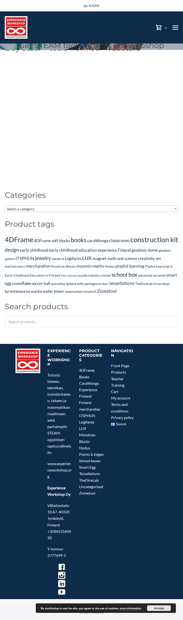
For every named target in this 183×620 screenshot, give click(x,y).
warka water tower (47, 291)
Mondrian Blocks (63, 266)
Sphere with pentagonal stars (87, 284)
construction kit (154, 239)
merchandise (38, 266)
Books (84, 377)
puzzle (82, 275)
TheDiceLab (144, 284)
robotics (94, 275)
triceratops (161, 284)
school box (124, 274)
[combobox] (91, 208)
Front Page (120, 365)
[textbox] (91, 209)
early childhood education (73, 250)
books (78, 239)
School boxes (90, 460)
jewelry (43, 258)
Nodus (110, 266)
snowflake (21, 283)
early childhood (34, 250)
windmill (89, 291)
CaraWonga (89, 383)
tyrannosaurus (17, 291)
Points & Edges (91, 454)
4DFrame (19, 239)
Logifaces (73, 258)
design (12, 250)
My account (120, 398)
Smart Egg (87, 467)
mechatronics (15, 266)
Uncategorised (91, 486)
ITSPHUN (24, 258)
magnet (99, 258)
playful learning (129, 266)
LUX (87, 258)
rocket (106, 275)
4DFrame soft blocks (52, 240)
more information (131, 608)
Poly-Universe (69, 275)
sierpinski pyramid (151, 275)
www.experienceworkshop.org (59, 470)
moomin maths (90, 266)
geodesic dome (145, 250)
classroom (119, 240)
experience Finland (114, 250)
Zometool (107, 291)
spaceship (58, 284)
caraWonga (97, 240)
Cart (114, 391)
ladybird (58, 259)
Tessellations (89, 473)
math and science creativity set (134, 258)
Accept (159, 608)
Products (118, 372)
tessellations (121, 283)
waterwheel (73, 291)
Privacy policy (122, 417)
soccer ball (40, 283)
